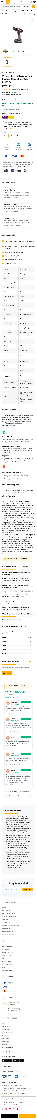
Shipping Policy (7, 929)
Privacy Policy (22, 1102)
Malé (3, 1023)
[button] (22, 2)
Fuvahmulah (6, 1026)
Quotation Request (8, 913)
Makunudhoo (6, 1041)
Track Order (6, 922)
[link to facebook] (18, 51)
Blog (3, 967)
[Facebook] (3, 1109)
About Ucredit (6, 961)
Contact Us (6, 910)
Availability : (6, 92)
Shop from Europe (22, 1093)
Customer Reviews (8, 952)
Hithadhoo (5, 1029)
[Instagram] (7, 1109)
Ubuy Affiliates (7, 971)
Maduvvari (5, 1038)
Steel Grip (5, 14)
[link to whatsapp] (13, 51)
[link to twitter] (23, 51)
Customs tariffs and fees (10, 925)
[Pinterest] (18, 1109)
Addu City (5, 1035)
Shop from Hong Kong (23, 1088)
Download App (7, 946)
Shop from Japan (9, 1088)
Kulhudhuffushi (7, 1032)
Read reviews (8, 697)
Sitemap (5, 919)
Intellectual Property (9, 916)
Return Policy (6, 955)
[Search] (33, 6)
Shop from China (21, 1091)
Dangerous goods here (14, 423)
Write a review (7, 673)
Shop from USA (8, 1085)
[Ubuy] (7, 2)
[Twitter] (15, 1109)
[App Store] (7, 1061)
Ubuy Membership (8, 935)
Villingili (4, 1044)
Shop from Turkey (9, 1093)
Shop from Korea (9, 1091)
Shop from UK (19, 1085)
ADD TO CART (9, 1116)
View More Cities (7, 1048)
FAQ (3, 958)
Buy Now (26, 166)
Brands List (5, 949)
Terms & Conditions (9, 1102)
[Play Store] (18, 1061)
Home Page (5, 11)
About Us (5, 907)
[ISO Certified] (20, 1076)
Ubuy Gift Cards (7, 964)
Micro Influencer (7, 932)
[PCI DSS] (6, 1076)
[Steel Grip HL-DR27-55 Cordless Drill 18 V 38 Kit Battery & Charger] (18, 35)
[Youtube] (11, 1109)
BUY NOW (27, 1116)
